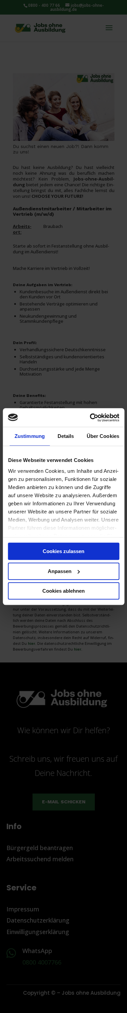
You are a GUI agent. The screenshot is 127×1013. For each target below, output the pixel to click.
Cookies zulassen (63, 551)
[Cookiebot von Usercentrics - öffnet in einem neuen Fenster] (90, 417)
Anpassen (59, 571)
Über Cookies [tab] (103, 436)
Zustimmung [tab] (30, 436)
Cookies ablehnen (63, 591)
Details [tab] (66, 436)
